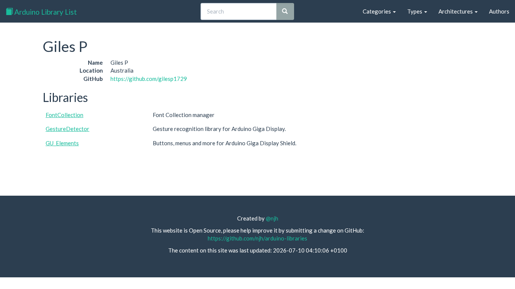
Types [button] (415, 11)
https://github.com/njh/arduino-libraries (257, 238)
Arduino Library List (45, 12)
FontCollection (64, 114)
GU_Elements (62, 143)
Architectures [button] (456, 11)
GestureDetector (67, 128)
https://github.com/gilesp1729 (148, 78)
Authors (499, 11)
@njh (272, 218)
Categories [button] (377, 11)
